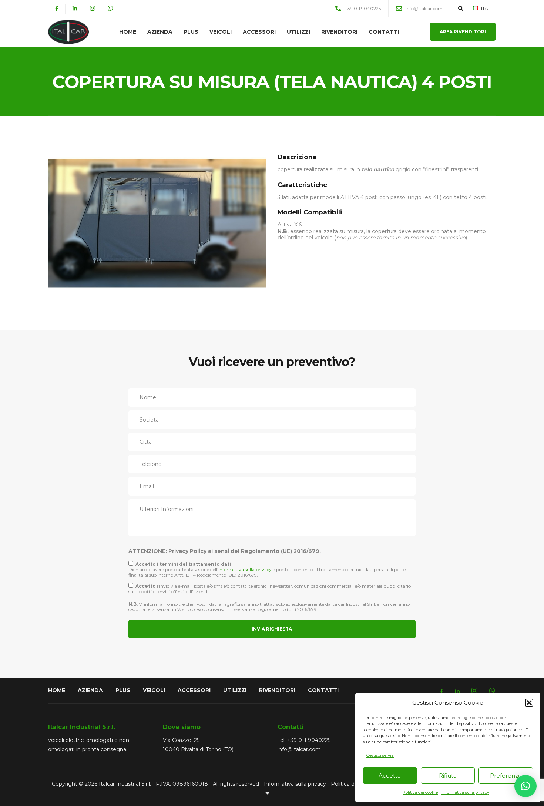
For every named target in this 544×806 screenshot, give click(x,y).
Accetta (390, 775)
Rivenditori (339, 31)
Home (127, 31)
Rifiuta (448, 775)
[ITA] (475, 8)
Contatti (384, 31)
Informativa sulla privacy (465, 792)
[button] (529, 702)
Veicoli (220, 31)
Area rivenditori (463, 31)
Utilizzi (298, 31)
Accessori (259, 31)
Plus (191, 31)
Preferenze (506, 775)
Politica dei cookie (420, 792)
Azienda (159, 31)
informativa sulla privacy (245, 569)
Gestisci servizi (380, 755)
